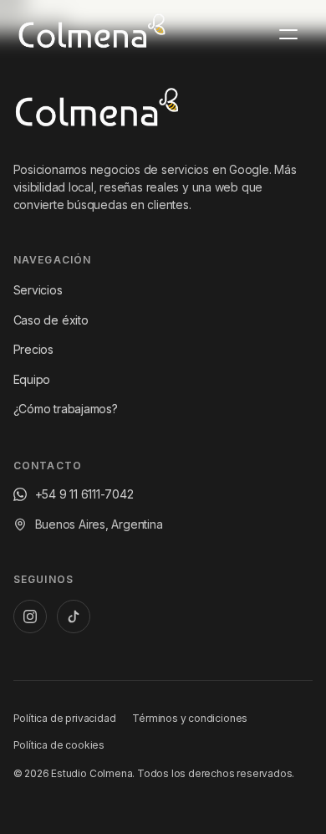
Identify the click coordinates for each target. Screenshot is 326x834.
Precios (33, 349)
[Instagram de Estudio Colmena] (30, 616)
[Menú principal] (288, 34)
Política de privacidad (64, 718)
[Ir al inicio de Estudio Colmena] (97, 111)
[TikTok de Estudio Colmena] (73, 616)
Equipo (32, 379)
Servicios (38, 290)
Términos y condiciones (189, 718)
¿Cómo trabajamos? (65, 409)
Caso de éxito (51, 320)
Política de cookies (58, 745)
